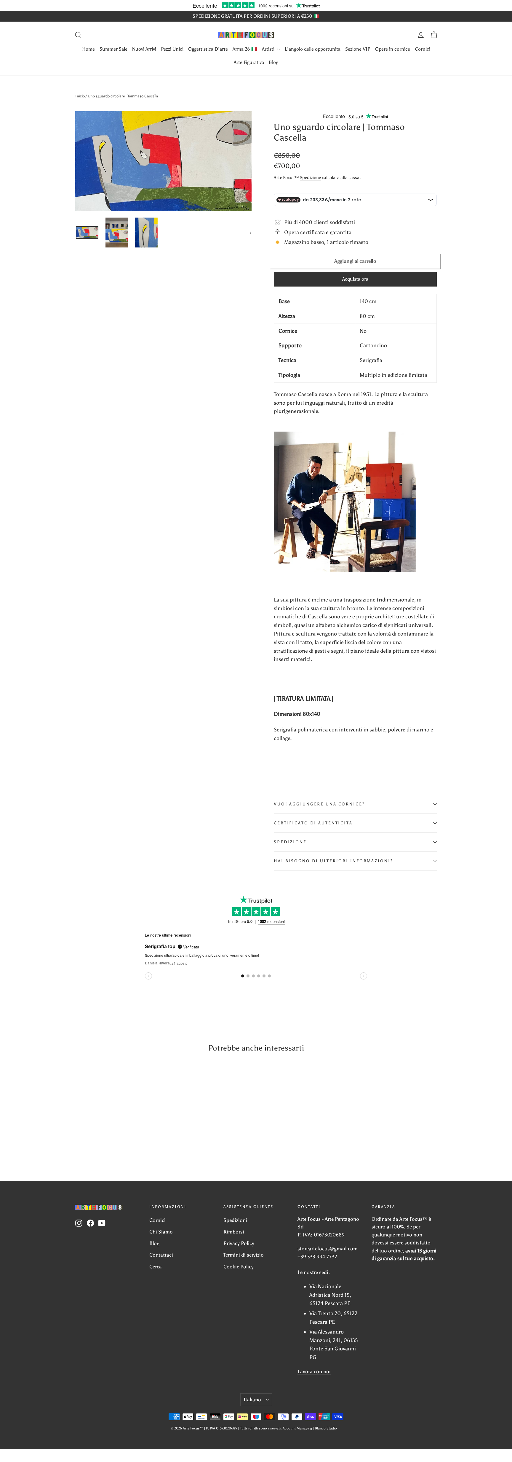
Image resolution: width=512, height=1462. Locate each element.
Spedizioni (235, 1220)
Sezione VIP (357, 49)
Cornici (422, 49)
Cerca (155, 1267)
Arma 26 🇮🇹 (245, 49)
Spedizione (310, 177)
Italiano (252, 1400)
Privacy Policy (238, 1243)
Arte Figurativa (249, 62)
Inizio (80, 96)
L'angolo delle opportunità (312, 49)
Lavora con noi (314, 1371)
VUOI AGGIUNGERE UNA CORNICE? (319, 804)
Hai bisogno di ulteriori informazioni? (333, 860)
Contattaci (161, 1255)
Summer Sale (113, 49)
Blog (273, 62)
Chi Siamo (161, 1232)
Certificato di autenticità (313, 823)
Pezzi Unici (172, 49)
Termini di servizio (243, 1255)
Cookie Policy (238, 1267)
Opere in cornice (392, 49)
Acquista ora (355, 279)
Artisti (269, 49)
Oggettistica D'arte (208, 49)
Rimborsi (233, 1232)
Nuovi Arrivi (144, 49)
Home (88, 49)
